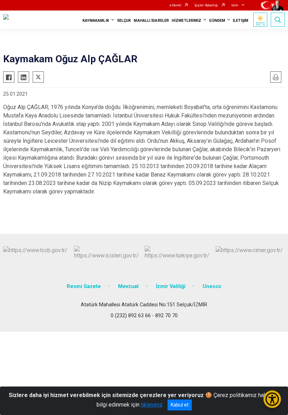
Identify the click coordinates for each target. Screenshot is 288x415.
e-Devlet (175, 5)
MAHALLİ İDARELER (151, 20)
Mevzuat (128, 286)
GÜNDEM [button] (217, 20)
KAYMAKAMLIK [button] (96, 20)
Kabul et (180, 405)
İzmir (234, 5)
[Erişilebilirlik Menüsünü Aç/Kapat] (272, 399)
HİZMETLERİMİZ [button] (186, 20)
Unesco (212, 286)
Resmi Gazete (84, 286)
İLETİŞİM (240, 20)
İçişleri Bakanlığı (206, 5)
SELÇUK (124, 20)
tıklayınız (152, 404)
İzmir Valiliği (170, 286)
